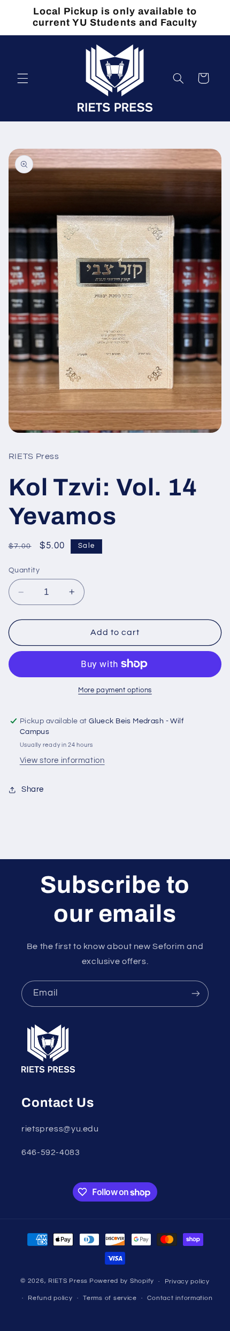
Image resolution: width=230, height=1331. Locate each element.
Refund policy (50, 1298)
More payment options (115, 690)
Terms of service (110, 1298)
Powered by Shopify (121, 1281)
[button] (22, 78)
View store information (62, 760)
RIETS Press (68, 1281)
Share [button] (32, 789)
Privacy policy (187, 1281)
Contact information (179, 1298)
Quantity (24, 570)
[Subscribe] (195, 994)
